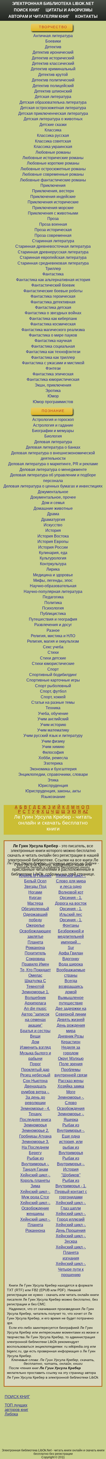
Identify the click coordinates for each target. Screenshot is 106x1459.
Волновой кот (70, 892)
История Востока (53, 536)
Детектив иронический (53, 52)
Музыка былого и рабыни (35, 1056)
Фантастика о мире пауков (53, 335)
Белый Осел (35, 881)
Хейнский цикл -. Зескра (71, 1238)
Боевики (53, 41)
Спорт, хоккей (53, 697)
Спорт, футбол (53, 691)
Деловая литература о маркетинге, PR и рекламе (53, 464)
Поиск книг (27, 10)
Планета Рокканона (35, 945)
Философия (53, 752)
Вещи (35, 1036)
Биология (53, 436)
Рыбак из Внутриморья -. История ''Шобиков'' (71, 1166)
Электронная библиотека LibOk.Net (53, 3)
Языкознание (53, 797)
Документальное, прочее (53, 497)
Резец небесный (35, 1075)
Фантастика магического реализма (53, 330)
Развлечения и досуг (53, 625)
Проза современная (53, 235)
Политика (53, 603)
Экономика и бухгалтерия (53, 769)
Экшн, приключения (53, 385)
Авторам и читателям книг (38, 16)
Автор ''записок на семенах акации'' (35, 1019)
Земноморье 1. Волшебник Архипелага (35, 997)
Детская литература (53, 97)
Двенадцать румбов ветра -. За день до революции (35, 1094)
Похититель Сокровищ (35, 956)
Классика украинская (53, 147)
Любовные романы (53, 152)
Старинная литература (53, 241)
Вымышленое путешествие (71, 1000)
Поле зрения (71, 1064)
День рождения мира (71, 1028)
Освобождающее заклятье (35, 934)
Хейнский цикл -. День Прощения (71, 1227)
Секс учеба (53, 647)
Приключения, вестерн (53, 191)
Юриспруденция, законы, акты (53, 791)
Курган (35, 898)
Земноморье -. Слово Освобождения (71, 1103)
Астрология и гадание (53, 425)
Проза (53, 219)
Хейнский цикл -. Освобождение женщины (35, 1208)
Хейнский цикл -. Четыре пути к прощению (71, 1269)
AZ (85, 811)
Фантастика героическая (53, 296)
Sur (71, 948)
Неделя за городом (70, 1050)
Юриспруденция (53, 785)
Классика (53, 130)
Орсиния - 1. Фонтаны (71, 922)
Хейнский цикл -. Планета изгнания (71, 1252)
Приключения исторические (53, 202)
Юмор (53, 396)
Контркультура (53, 564)
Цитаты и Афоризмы (69, 10)
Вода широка (71, 964)
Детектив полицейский (53, 86)
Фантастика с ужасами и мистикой (53, 363)
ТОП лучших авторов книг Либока (16, 1409)
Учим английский (53, 719)
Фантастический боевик (53, 285)
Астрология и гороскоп (53, 419)
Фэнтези (53, 368)
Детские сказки (53, 124)
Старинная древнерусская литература (53, 252)
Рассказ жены (71, 1081)
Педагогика (53, 597)
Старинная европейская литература (53, 257)
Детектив (53, 47)
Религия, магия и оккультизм (53, 641)
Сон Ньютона (35, 1081)
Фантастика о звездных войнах (53, 313)
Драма (53, 514)
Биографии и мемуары (53, 431)
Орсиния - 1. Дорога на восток (71, 900)
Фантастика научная (53, 341)
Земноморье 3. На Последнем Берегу (35, 1147)
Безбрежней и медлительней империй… (71, 936)
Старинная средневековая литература (53, 263)
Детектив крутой (53, 75)
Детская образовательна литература (53, 102)
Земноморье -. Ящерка (71, 1116)
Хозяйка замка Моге (70, 1089)
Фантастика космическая (53, 324)
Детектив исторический (53, 58)
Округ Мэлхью (71, 1058)
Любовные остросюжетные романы (53, 169)
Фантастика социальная (53, 346)
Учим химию (53, 747)
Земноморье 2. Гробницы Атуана (35, 1133)
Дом (35, 1042)
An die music (35, 1008)
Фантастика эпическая (53, 374)
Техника (53, 708)
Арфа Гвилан (71, 953)
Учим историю (53, 725)
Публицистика (53, 613)
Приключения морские (53, 208)
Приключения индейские (53, 197)
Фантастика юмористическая (53, 379)
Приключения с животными (53, 213)
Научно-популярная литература (53, 591)
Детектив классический (53, 63)
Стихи (53, 652)
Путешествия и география (53, 619)
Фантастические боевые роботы (53, 291)
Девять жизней (71, 1020)
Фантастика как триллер (53, 357)
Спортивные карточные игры (53, 680)
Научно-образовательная (53, 586)
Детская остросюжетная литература (53, 108)
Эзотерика (53, 763)
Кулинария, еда (53, 553)
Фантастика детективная (53, 302)
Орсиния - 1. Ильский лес (70, 911)
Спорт (53, 669)
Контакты (86, 16)
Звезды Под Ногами (35, 889)
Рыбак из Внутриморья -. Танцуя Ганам (35, 1163)
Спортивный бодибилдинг (53, 675)
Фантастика (53, 274)
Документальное (53, 492)
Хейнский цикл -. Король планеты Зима (35, 1180)
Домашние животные (53, 508)
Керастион (70, 1042)
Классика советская (53, 141)
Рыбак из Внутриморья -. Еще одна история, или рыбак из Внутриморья (71, 1139)
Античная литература (53, 36)
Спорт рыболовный (53, 686)
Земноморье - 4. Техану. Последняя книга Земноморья (35, 1116)
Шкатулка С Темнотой (35, 983)
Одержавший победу (35, 917)
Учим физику (53, 741)
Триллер (53, 269)
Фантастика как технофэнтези (53, 352)
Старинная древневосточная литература (53, 246)
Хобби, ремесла (53, 758)
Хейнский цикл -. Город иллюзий (71, 1216)
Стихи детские (53, 658)
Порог (35, 1064)
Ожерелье (35, 925)
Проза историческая (53, 230)
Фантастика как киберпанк (53, 318)
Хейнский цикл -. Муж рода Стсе (35, 1194)
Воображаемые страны (70, 972)
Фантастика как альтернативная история (53, 280)
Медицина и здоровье (53, 575)
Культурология (53, 558)
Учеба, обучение (53, 713)
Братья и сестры (35, 1031)
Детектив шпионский (53, 91)
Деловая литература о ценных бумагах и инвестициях (53, 486)
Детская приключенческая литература (53, 113)
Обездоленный (35, 909)
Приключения (53, 185)
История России (53, 547)
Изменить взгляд (35, 1047)
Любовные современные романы (53, 174)
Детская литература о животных (53, 119)
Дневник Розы (71, 1036)
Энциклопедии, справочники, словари (53, 774)
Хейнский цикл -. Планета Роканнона (35, 1225)
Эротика (53, 391)
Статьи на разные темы (53, 702)
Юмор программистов (53, 402)
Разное (53, 630)
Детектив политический (53, 80)
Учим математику (53, 730)
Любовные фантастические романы (53, 180)
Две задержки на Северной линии (70, 1011)
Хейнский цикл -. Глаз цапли (71, 1205)
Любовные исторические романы (53, 158)
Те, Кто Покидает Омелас (35, 972)
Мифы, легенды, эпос (53, 580)
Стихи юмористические (53, 663)
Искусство (53, 525)
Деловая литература (53, 442)
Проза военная (53, 224)
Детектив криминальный (53, 69)
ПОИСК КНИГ (17, 1397)
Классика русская (53, 135)
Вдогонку (70, 959)
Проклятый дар (35, 1070)
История (53, 530)
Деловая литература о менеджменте (53, 469)
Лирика (53, 569)
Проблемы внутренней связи (70, 1072)
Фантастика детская (53, 307)
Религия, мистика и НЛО (53, 636)
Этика (53, 780)
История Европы (53, 541)
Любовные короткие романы (53, 163)
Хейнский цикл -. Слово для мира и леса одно (71, 881)
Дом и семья (53, 503)
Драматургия (53, 519)
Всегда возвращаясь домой (71, 986)
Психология (53, 608)
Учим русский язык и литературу (53, 735)
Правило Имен (35, 964)
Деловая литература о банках (53, 447)
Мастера (35, 903)
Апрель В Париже (35, 876)
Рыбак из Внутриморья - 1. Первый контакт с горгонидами (71, 1188)
